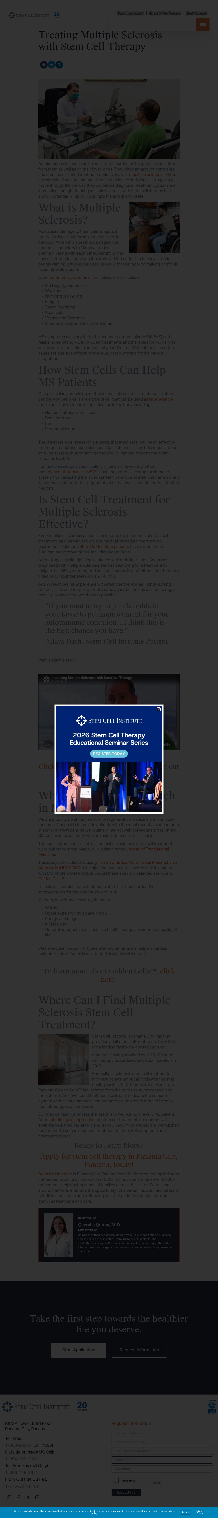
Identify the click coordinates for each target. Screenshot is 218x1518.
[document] (109, 759)
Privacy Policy (200, 1512)
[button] (159, 709)
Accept (185, 1512)
